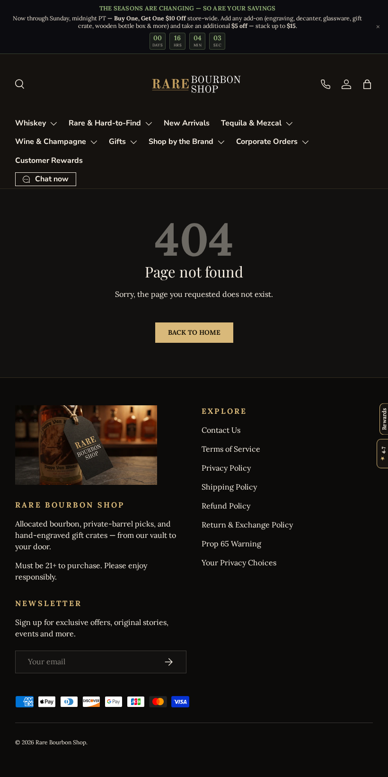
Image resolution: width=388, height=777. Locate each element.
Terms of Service (231, 449)
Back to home (194, 332)
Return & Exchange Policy (247, 524)
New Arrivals (187, 123)
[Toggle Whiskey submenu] (53, 123)
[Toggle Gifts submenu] (133, 142)
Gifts (117, 141)
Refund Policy (226, 505)
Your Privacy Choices (239, 562)
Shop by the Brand (181, 141)
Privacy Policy (226, 468)
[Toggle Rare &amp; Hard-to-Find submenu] (148, 123)
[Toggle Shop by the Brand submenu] (221, 142)
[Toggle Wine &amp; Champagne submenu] (93, 142)
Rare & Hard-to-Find (105, 123)
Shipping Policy (229, 486)
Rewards (384, 419)
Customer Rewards (49, 160)
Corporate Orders (267, 141)
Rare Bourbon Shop (60, 742)
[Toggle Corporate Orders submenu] (305, 142)
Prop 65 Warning (231, 543)
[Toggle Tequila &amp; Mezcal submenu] (289, 123)
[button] (367, 84)
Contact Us (221, 430)
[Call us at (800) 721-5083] (325, 84)
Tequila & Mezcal (251, 123)
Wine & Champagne (50, 141)
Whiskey (30, 123)
